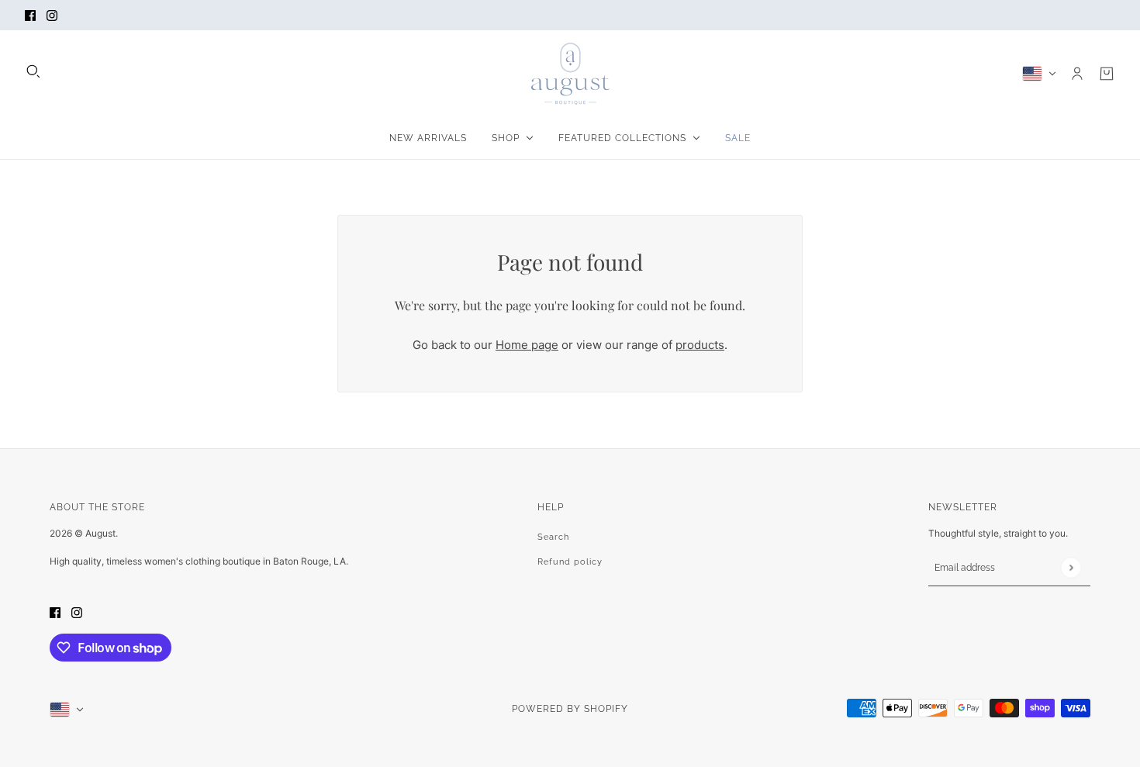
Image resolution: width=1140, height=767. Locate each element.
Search (553, 537)
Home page (527, 344)
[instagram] (52, 15)
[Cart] (1106, 73)
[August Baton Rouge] (570, 74)
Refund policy (570, 562)
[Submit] (1070, 567)
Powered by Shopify (570, 708)
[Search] (33, 71)
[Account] (1077, 73)
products (699, 344)
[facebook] (30, 15)
